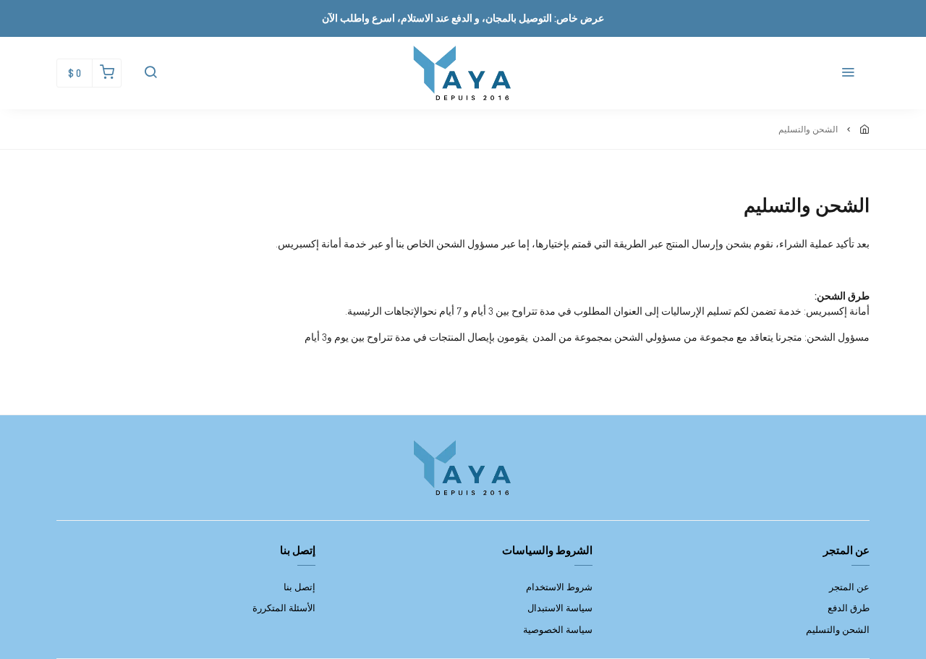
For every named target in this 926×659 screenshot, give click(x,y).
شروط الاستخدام (559, 587)
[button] (847, 73)
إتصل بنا (299, 587)
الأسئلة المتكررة (283, 608)
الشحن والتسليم (838, 630)
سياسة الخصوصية (557, 630)
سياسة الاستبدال (559, 608)
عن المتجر (849, 587)
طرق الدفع (849, 608)
